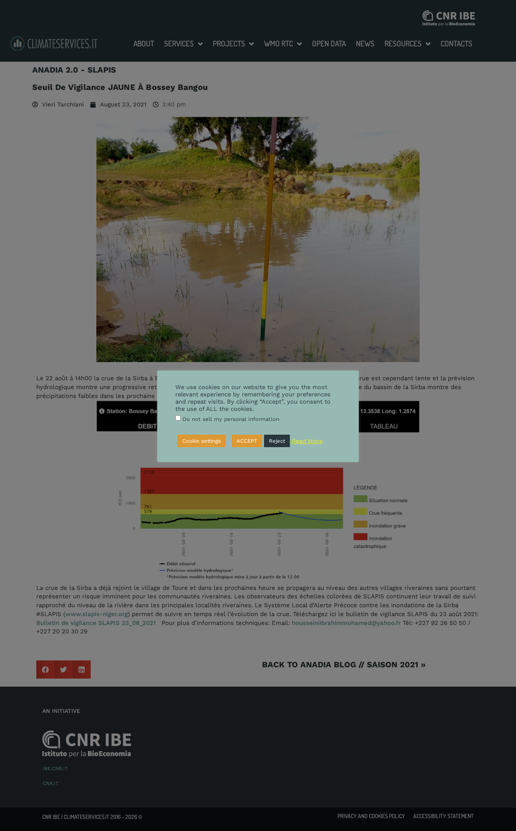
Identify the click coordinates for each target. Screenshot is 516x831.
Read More (307, 441)
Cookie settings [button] (201, 441)
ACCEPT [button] (247, 441)
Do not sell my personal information (231, 419)
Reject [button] (277, 441)
